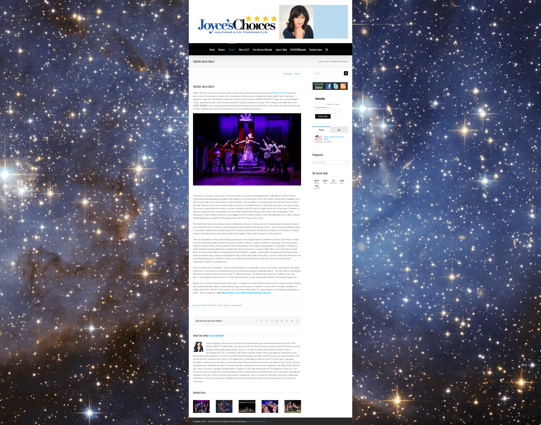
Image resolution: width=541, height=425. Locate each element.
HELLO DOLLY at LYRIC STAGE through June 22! (246, 293)
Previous (288, 74)
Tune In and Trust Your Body (334, 138)
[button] (327, 49)
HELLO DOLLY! (279, 93)
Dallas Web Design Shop (256, 421)
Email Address (322, 107)
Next (297, 74)
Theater (226, 305)
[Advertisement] (333, 213)
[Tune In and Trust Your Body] (318, 137)
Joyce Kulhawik (201, 305)
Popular (321, 129)
